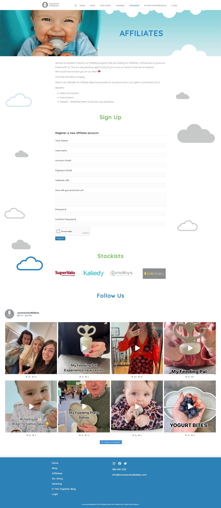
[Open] (31, 348)
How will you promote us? (69, 190)
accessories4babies (30, 324)
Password (60, 209)
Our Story (105, 5)
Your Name (61, 140)
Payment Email (63, 170)
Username (61, 150)
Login (174, 5)
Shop (92, 5)
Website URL (62, 180)
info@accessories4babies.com (129, 474)
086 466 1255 (119, 469)
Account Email (63, 160)
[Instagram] (55, 371)
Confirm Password (65, 219)
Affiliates (134, 5)
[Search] (75, 5)
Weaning (120, 5)
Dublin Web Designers (131, 504)
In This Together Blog (155, 5)
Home (82, 5)
